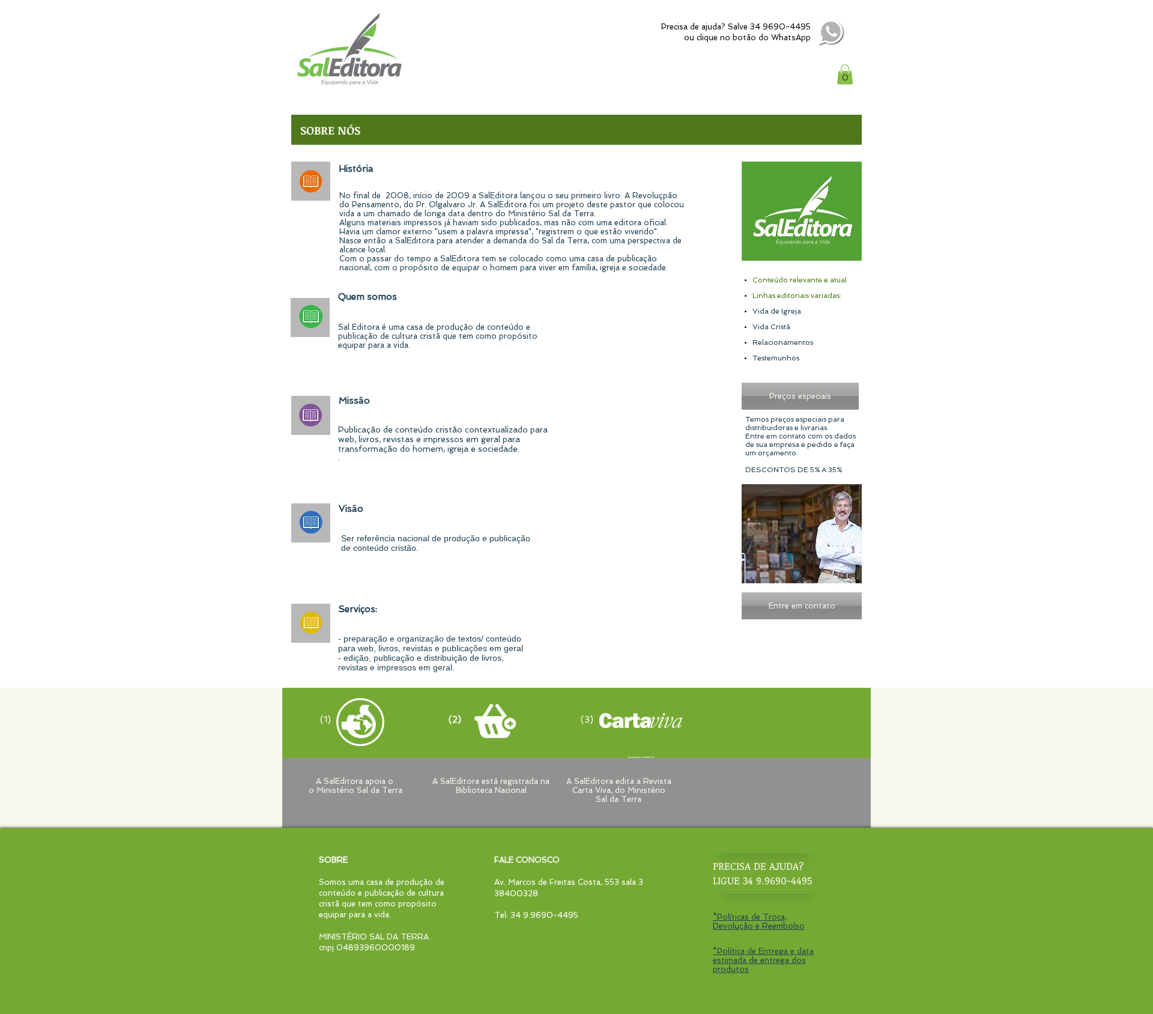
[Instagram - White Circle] (869, 33)
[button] (845, 74)
